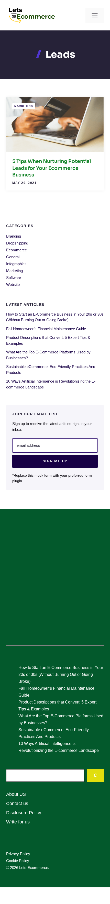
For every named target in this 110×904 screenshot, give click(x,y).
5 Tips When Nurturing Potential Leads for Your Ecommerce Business (51, 168)
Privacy (13, 854)
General (12, 257)
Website (13, 284)
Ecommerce (16, 250)
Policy (25, 854)
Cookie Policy (17, 860)
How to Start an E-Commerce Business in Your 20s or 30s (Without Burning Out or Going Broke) (60, 674)
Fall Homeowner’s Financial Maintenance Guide (46, 329)
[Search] (95, 775)
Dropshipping (17, 243)
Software (13, 277)
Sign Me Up (55, 461)
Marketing (23, 106)
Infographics (16, 264)
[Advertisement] (55, 580)
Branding (13, 236)
